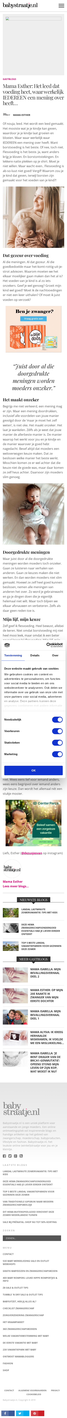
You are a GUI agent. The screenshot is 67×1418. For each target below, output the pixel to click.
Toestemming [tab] (13, 655)
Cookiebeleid (33, 1394)
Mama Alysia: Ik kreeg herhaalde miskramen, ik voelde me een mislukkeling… (47, 1037)
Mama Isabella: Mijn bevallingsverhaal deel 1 (45, 1014)
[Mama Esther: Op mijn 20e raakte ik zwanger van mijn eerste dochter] (15, 1002)
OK (33, 770)
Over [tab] (55, 655)
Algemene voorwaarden (32, 1390)
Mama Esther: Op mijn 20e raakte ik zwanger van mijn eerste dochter (46, 995)
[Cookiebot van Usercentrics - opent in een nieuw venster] (47, 645)
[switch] (57, 731)
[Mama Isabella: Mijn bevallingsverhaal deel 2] (15, 981)
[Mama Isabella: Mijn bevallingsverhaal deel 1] (15, 1023)
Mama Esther (21, 115)
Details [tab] (34, 655)
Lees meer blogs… (16, 886)
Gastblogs (9, 79)
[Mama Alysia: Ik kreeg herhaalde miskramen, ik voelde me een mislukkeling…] (15, 1044)
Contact (9, 1390)
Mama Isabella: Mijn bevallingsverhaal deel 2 (45, 972)
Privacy (55, 1390)
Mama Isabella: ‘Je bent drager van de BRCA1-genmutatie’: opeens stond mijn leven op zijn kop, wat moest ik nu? (45, 1062)
